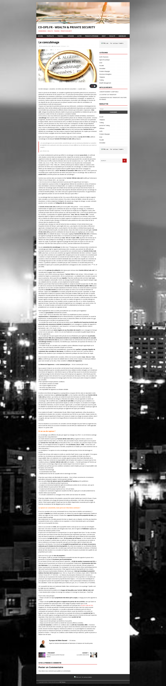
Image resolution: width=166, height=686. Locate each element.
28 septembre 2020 (46, 46)
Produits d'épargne (104, 71)
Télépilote (50, 36)
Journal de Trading (104, 125)
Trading (60, 36)
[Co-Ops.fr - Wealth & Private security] (83, 23)
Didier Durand (56, 46)
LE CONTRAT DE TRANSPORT (107, 94)
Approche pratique (104, 60)
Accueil (40, 36)
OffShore (71, 36)
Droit (104, 36)
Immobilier (122, 36)
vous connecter (49, 671)
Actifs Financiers (103, 57)
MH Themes (62, 682)
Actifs (79, 36)
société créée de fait (87, 605)
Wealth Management (105, 83)
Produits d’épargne (91, 36)
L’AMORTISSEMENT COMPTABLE (108, 92)
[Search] (125, 161)
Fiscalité (112, 36)
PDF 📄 (93, 86)
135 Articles (72, 640)
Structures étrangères (105, 74)
